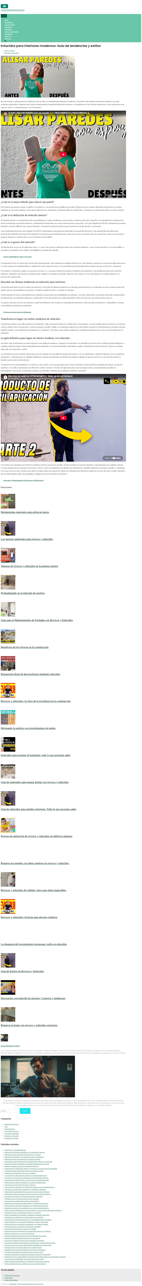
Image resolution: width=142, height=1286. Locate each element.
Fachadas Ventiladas (12, 1134)
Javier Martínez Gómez (10, 1046)
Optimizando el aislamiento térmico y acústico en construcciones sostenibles (31, 1169)
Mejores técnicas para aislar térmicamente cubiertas (22, 1159)
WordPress (12, 1284)
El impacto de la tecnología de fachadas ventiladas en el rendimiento (28, 1245)
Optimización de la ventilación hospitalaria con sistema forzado (26, 1224)
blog (6, 1127)
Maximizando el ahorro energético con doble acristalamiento (25, 1182)
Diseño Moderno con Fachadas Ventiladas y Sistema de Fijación (26, 1222)
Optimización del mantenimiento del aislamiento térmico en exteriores (28, 1162)
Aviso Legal (8, 1278)
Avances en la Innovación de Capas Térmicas (20, 1185)
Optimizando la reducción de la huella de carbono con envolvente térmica (29, 1187)
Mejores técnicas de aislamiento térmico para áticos (22, 1238)
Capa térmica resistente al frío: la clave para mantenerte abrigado (27, 1180)
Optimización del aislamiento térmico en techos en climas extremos (28, 1194)
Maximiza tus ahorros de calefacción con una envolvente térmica (27, 1208)
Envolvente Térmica (11, 1131)
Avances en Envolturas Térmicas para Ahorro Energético (24, 1196)
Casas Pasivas (10, 25)
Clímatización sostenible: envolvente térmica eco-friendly (24, 1217)
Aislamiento (9, 23)
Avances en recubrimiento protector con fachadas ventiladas (25, 1189)
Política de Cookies (11, 1280)
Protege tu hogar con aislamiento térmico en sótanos (23, 1213)
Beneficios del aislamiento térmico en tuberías (20, 1173)
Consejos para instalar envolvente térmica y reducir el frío (24, 1252)
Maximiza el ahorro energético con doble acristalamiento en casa (27, 1164)
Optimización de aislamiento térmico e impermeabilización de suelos (28, 1220)
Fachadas (8, 29)
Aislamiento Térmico (12, 1124)
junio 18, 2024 (9, 51)
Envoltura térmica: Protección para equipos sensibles (23, 1227)
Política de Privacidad (12, 1275)
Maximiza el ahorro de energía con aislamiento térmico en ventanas (28, 1231)
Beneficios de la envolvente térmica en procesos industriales (25, 1250)
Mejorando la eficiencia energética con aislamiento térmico (25, 1152)
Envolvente (8, 27)
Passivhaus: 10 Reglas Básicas (15, 1150)
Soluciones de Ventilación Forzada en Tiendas (20, 1229)
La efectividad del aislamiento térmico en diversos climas (24, 1171)
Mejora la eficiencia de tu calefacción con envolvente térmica (25, 1264)
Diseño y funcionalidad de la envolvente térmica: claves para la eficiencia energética (33, 1210)
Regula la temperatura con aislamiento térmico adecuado (24, 1157)
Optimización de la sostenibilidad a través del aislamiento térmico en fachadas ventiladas (35, 1257)
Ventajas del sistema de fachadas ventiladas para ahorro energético (28, 1254)
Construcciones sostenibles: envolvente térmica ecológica (24, 1259)
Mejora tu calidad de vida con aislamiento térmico (22, 1166)
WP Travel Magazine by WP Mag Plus (30, 1284)
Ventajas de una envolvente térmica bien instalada (22, 1199)
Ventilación (9, 34)
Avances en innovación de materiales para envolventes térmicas (26, 1178)
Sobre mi (8, 36)
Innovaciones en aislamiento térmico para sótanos (22, 1201)
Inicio (6, 20)
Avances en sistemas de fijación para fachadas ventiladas (24, 1240)
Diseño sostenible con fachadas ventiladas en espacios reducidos (27, 1215)
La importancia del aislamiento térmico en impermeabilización (26, 1175)
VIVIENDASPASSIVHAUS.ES (13, 10)
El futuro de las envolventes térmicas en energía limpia (23, 1247)
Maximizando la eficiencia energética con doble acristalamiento (26, 1206)
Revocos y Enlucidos (12, 32)
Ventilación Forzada (11, 1138)
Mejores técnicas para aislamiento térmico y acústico (23, 1155)
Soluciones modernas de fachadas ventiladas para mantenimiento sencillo (30, 1243)
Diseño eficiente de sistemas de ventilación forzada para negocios (27, 1261)
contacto (8, 39)
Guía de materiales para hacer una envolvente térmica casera (25, 1236)
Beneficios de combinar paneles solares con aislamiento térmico (26, 1203)
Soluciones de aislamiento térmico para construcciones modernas (27, 1192)
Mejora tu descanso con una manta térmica (19, 1234)
